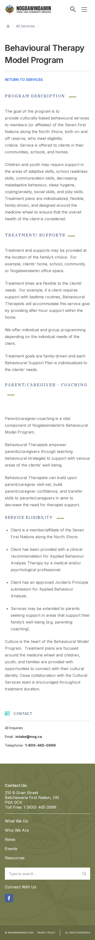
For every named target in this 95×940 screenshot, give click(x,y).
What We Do (16, 821)
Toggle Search (73, 9)
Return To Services (24, 80)
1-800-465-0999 (40, 745)
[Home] (31, 9)
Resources (15, 857)
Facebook (9, 897)
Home (8, 26)
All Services (25, 26)
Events (11, 848)
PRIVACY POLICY (46, 932)
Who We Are (17, 830)
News (10, 839)
